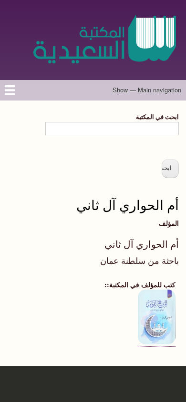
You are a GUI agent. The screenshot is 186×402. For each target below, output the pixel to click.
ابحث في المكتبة (157, 116)
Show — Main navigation (147, 89)
